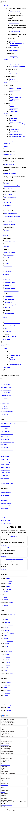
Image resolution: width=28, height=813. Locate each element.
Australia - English (5, 384)
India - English (4, 398)
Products (15, 11)
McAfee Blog (13, 118)
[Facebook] (3, 716)
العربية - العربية (4, 480)
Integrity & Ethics (14, 99)
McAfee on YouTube (15, 122)
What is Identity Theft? (16, 134)
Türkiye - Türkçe (5, 478)
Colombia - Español (6, 503)
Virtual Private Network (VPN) (18, 43)
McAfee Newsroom (15, 142)
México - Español (5, 506)
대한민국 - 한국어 (5, 403)
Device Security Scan (10, 197)
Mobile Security (14, 45)
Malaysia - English (5, 393)
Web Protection (14, 50)
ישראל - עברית (4, 445)
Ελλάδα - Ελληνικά (5, 436)
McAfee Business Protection (17, 136)
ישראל (5, 635)
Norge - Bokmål (5, 456)
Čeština (12, 614)
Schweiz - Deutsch (5, 475)
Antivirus (12, 41)
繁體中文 (11, 602)
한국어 (7, 594)
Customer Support (9, 326)
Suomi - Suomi (4, 428)
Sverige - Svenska (5, 470)
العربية (5, 670)
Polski (6, 646)
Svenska (8, 659)
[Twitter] (1, 716)
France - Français (5, 431)
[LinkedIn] (7, 716)
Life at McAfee (14, 108)
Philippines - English (6, 395)
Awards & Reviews (15, 90)
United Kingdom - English (7, 483)
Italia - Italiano (4, 447)
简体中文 (6, 599)
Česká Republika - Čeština (8, 423)
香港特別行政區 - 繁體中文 (7, 411)
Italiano (6, 638)
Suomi (6, 619)
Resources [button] (6, 113)
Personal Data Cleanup (16, 65)
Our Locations (14, 111)
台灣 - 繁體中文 (4, 414)
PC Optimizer (13, 56)
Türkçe (7, 668)
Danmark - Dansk (5, 426)
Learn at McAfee (14, 129)
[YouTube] (5, 716)
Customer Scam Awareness (12, 323)
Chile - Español (4, 500)
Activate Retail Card (10, 337)
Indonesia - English (5, 401)
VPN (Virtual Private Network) (18, 66)
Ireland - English (5, 439)
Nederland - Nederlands (7, 450)
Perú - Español (4, 508)
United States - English (7, 518)
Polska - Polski (4, 459)
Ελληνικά (7, 627)
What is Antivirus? (15, 131)
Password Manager (15, 74)
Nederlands (10, 641)
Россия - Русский (5, 464)
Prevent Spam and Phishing (17, 124)
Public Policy (13, 100)
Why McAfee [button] (7, 143)
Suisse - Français (5, 472)
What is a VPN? (14, 133)
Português (9, 651)
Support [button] (5, 317)
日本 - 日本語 (4, 406)
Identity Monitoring (15, 72)
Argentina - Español (6, 492)
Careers (12, 106)
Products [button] (6, 5)
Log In (2, 345)
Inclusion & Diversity (15, 97)
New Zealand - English (6, 387)
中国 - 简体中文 (4, 409)
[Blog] (9, 716)
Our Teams (13, 109)
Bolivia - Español (5, 495)
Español (8, 657)
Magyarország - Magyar (7, 442)
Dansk (8, 617)
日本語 (5, 597)
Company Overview (15, 88)
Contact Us (7, 331)
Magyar (12, 633)
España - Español (5, 467)
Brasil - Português (5, 498)
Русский (7, 654)
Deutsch (10, 625)
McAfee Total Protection (16, 31)
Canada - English (5, 520)
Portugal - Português (6, 462)
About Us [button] (6, 82)
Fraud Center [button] (6, 339)
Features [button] (6, 59)
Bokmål (7, 643)
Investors (12, 91)
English (8, 578)
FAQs (5, 328)
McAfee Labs (13, 120)
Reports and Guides (9, 282)
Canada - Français (6, 523)
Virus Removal (14, 58)
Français (7, 622)
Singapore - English (6, 390)
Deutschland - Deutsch (7, 434)
